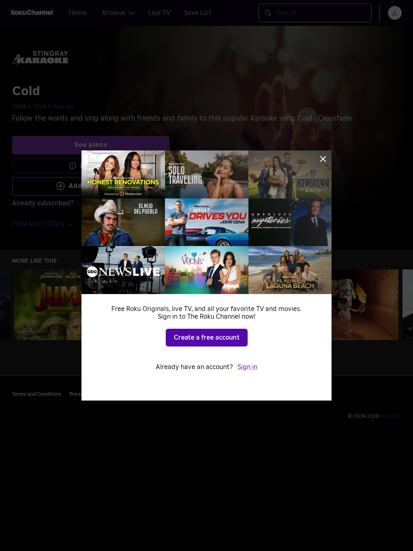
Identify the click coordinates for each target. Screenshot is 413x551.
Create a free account (207, 337)
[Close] (323, 158)
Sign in (247, 367)
